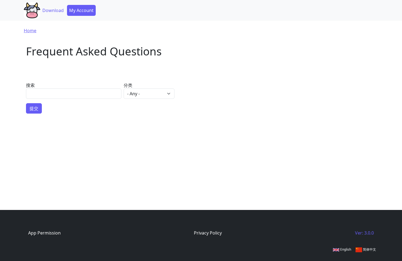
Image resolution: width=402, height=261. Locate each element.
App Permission (44, 233)
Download (53, 10)
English (345, 249)
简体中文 (369, 249)
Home (30, 31)
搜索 (30, 85)
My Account (81, 10)
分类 (128, 85)
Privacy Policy (208, 233)
